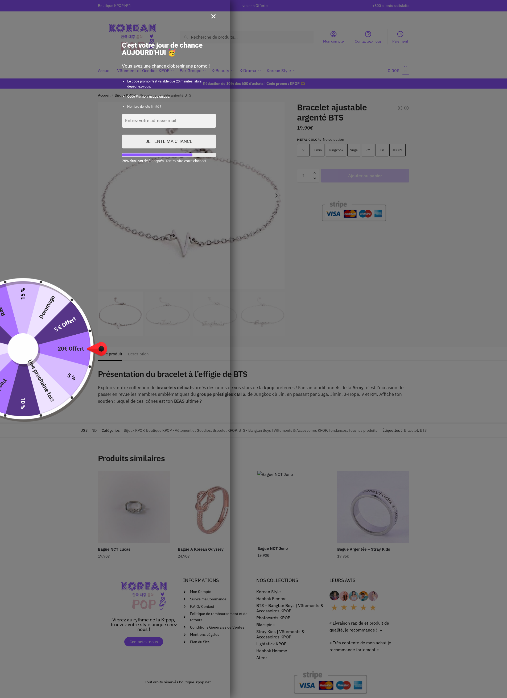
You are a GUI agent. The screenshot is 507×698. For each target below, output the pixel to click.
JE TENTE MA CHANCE (169, 141)
